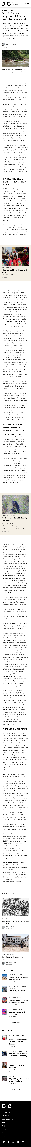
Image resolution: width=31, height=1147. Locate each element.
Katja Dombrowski (19, 529)
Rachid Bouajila (14, 981)
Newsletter (5, 1116)
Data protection (7, 1119)
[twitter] (13, 1141)
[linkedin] (18, 1141)
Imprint (4, 1136)
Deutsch (25, 4)
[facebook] (8, 1141)
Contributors (6, 1112)
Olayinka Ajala (13, 1083)
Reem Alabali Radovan (15, 1058)
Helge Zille (12, 1046)
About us (5, 1122)
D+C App (5, 1126)
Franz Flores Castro (8, 274)
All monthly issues (8, 1133)
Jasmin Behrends (14, 1070)
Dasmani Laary (11, 962)
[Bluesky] (23, 1141)
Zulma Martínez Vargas (9, 529)
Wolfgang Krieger (14, 1005)
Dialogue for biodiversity (10, 526)
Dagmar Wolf (11, 926)
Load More (16, 1023)
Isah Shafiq (13, 1016)
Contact (5, 1129)
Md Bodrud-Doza (14, 993)
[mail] (4, 1141)
